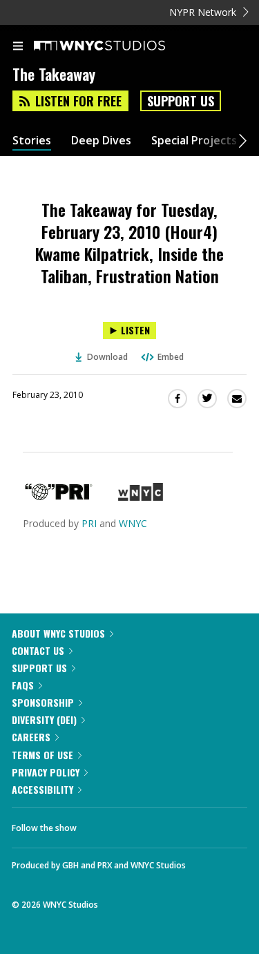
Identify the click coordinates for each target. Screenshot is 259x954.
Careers (31, 736)
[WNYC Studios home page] (117, 46)
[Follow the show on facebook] (101, 824)
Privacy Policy (45, 772)
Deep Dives (101, 140)
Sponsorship (43, 702)
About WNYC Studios (58, 633)
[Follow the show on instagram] (176, 824)
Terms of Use (42, 754)
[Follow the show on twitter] (139, 824)
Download (107, 357)
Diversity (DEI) (44, 719)
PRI (89, 523)
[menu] (18, 47)
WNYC (133, 523)
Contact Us (38, 650)
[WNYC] (140, 497)
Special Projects (194, 140)
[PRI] (59, 497)
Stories (31, 140)
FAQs (23, 685)
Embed (170, 357)
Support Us (180, 101)
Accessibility (42, 789)
